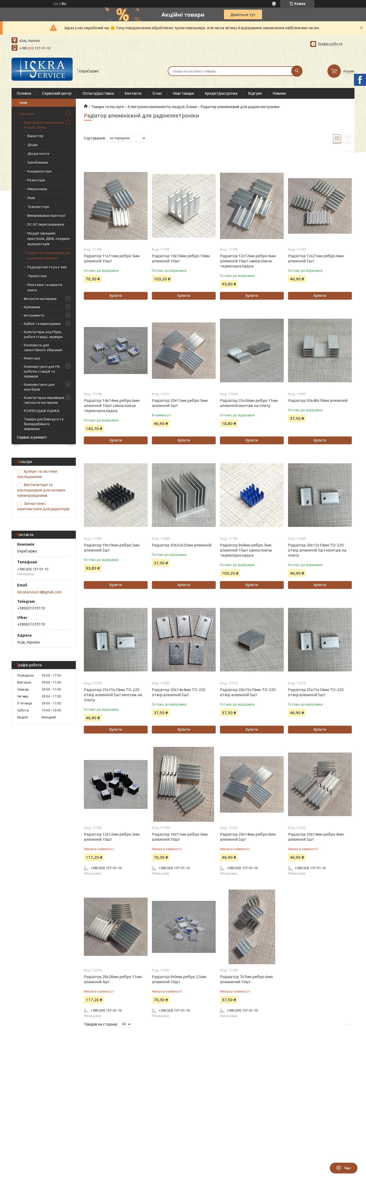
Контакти (133, 93)
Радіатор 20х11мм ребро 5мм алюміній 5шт (180, 403)
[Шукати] (296, 71)
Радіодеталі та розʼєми (47, 267)
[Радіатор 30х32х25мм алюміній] (183, 495)
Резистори (36, 180)
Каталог (27, 114)
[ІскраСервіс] (42, 70)
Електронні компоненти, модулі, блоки (44, 124)
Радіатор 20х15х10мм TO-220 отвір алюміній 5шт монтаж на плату (317, 550)
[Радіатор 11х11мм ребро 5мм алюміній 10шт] (115, 206)
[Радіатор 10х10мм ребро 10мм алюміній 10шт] (183, 206)
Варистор (35, 136)
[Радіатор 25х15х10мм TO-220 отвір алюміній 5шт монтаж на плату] (115, 639)
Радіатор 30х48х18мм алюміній (318, 400)
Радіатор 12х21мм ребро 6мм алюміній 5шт (316, 258)
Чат (347, 1168)
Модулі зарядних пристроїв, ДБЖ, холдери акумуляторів (48, 238)
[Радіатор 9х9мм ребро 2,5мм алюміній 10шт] (183, 926)
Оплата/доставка (98, 93)
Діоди (32, 144)
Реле (31, 198)
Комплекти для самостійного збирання (43, 347)
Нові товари (183, 93)
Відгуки (255, 93)
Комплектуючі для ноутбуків (39, 387)
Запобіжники (37, 162)
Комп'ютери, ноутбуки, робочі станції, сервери (43, 334)
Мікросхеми (37, 189)
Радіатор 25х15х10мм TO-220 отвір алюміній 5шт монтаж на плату (113, 694)
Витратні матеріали (40, 298)
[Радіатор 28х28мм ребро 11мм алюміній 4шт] (115, 926)
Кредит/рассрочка (221, 93)
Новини (279, 93)
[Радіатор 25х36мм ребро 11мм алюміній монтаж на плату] (251, 350)
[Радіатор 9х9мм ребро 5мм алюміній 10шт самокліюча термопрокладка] (251, 495)
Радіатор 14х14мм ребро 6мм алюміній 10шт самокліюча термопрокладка (112, 405)
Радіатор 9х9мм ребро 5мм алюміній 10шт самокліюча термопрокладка (246, 550)
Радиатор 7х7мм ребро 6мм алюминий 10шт (246, 979)
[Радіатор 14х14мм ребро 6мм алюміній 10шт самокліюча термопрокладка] (115, 350)
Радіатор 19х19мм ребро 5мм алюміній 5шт (112, 547)
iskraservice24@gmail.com (39, 592)
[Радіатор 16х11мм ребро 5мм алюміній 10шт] (183, 784)
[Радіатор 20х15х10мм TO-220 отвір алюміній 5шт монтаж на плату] (320, 495)
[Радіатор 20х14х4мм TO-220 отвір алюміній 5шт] (183, 639)
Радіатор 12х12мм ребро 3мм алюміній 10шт (112, 837)
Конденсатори (39, 171)
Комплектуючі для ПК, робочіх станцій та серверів (42, 371)
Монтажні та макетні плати (44, 287)
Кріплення (32, 307)
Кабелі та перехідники (42, 323)
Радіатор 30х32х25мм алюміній (181, 545)
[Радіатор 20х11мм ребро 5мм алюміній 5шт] (183, 350)
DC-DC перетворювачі (45, 224)
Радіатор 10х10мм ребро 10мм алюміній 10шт (181, 258)
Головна (24, 93)
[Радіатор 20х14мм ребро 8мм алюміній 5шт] (320, 784)
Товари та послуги (107, 107)
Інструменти (34, 315)
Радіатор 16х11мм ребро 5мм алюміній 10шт (180, 837)
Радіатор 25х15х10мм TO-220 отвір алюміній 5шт (315, 692)
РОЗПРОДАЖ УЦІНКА (41, 411)
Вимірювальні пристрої (46, 215)
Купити (116, 295)
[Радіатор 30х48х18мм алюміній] (320, 350)
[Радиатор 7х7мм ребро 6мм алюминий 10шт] (251, 926)
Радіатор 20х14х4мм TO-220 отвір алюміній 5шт (178, 692)
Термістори (37, 276)
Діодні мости (38, 153)
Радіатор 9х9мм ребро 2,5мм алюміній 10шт (179, 979)
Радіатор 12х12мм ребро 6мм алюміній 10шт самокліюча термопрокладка (248, 261)
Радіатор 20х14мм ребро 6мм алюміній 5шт (248, 837)
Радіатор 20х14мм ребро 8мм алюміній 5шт (316, 837)
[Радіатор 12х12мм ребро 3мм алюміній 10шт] (115, 784)
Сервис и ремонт (32, 437)
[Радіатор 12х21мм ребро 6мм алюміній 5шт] (320, 206)
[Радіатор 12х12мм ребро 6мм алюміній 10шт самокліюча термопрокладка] (251, 206)
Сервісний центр (57, 93)
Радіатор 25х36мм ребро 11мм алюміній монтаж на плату (249, 403)
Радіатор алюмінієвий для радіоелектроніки (48, 255)
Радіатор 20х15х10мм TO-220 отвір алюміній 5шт (247, 692)
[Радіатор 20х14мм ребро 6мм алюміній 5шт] (251, 784)
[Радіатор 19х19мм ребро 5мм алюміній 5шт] (115, 495)
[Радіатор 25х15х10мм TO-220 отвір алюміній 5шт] (320, 639)
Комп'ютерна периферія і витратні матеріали (44, 400)
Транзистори (38, 206)
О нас (157, 93)
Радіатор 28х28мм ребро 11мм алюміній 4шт (113, 979)
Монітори (32, 358)
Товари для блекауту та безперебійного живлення (44, 424)
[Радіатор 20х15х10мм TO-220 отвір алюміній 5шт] (251, 639)
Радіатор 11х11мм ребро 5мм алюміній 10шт (112, 258)
